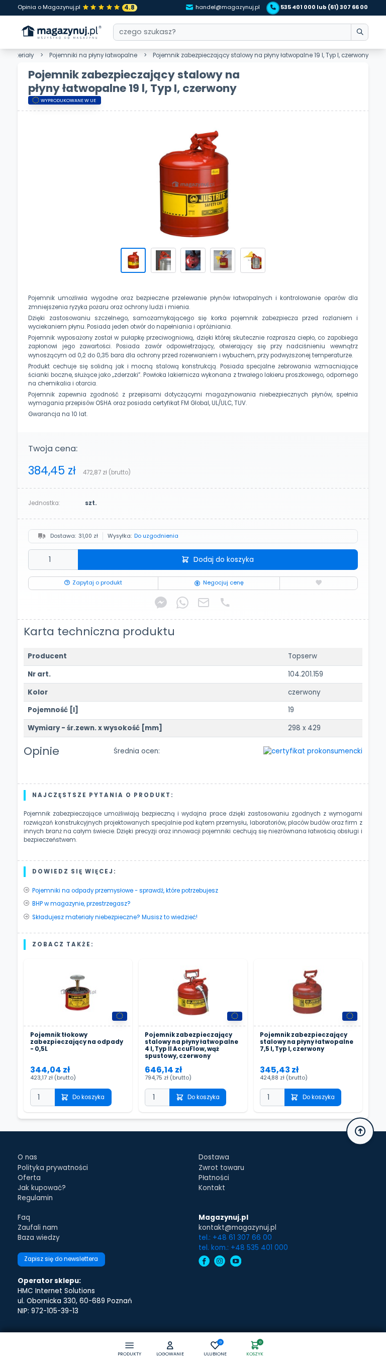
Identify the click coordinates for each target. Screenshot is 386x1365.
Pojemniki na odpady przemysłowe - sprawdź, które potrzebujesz (125, 891)
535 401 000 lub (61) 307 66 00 (324, 7)
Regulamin (35, 1198)
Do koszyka (88, 1097)
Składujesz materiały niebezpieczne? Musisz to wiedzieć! (115, 917)
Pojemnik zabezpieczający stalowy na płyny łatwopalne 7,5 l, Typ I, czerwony (306, 1042)
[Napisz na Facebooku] (161, 603)
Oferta (29, 1178)
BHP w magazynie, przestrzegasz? (81, 904)
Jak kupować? (42, 1188)
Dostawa (214, 1157)
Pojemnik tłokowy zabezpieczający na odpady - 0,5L (76, 1042)
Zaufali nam (38, 1227)
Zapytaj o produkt (97, 583)
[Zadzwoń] (225, 603)
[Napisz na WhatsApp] (182, 603)
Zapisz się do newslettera (61, 1259)
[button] (170, 1349)
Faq (24, 1217)
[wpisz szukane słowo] (359, 32)
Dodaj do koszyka (224, 559)
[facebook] (204, 1262)
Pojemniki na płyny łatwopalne (93, 55)
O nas (27, 1157)
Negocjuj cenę (223, 583)
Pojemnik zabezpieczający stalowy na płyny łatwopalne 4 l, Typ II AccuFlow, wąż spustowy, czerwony (191, 1045)
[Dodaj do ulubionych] (318, 583)
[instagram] (219, 1262)
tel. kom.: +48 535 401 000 (243, 1247)
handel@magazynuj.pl (228, 7)
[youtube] (235, 1262)
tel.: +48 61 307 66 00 (235, 1237)
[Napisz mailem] (204, 603)
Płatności (214, 1178)
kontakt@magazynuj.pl (237, 1227)
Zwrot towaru (221, 1168)
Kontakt (212, 1188)
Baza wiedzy (39, 1237)
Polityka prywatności (53, 1168)
